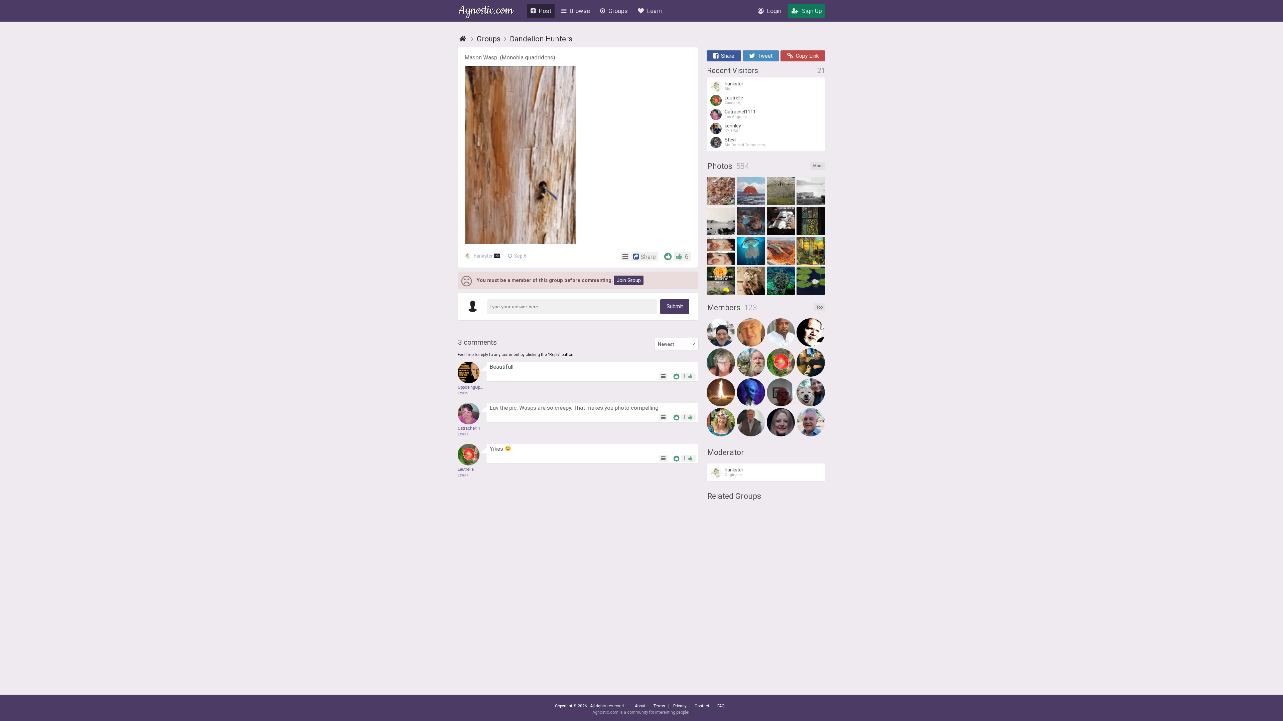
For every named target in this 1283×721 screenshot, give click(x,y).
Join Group (629, 280)
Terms (659, 706)
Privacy (680, 706)
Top (819, 307)
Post (545, 10)
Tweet (765, 56)
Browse (580, 10)
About (640, 706)
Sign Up (812, 10)
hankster (485, 256)
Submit (675, 306)
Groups (618, 10)
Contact (702, 706)
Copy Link (807, 56)
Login (774, 10)
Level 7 (463, 434)
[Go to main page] (463, 38)
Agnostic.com (486, 11)
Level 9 (463, 393)
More (818, 165)
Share (727, 56)
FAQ (721, 706)
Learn (654, 10)
